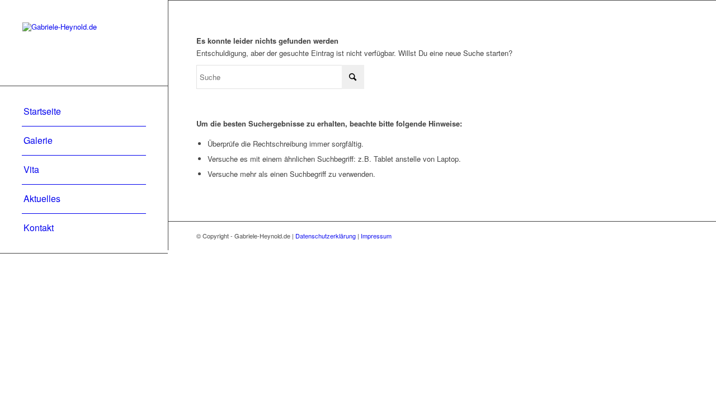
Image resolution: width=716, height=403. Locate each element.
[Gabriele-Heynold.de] (83, 42)
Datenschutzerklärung (325, 235)
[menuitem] (84, 111)
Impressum (376, 235)
